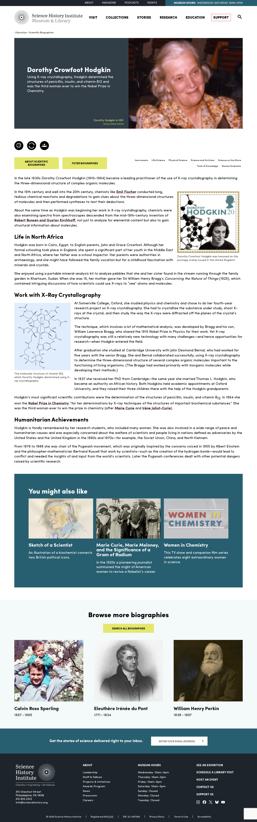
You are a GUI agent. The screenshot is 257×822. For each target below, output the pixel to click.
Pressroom (90, 795)
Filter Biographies (85, 163)
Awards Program (94, 786)
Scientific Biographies (41, 32)
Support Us (205, 794)
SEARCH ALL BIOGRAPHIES (128, 628)
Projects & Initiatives (96, 782)
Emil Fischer (126, 192)
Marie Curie (124, 408)
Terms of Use (181, 817)
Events (152, 3)
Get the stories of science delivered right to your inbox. (96, 740)
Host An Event (207, 779)
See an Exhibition (209, 765)
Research (168, 17)
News (86, 791)
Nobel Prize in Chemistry (49, 403)
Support (221, 17)
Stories (144, 17)
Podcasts (132, 3)
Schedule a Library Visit (215, 772)
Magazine (109, 3)
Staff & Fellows (92, 777)
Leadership (90, 772)
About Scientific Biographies (36, 163)
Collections (117, 17)
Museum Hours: (185, 3)
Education (195, 17)
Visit (93, 17)
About (89, 3)
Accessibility (204, 817)
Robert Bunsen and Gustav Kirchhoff (44, 220)
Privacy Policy (156, 817)
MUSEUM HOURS (149, 765)
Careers (88, 800)
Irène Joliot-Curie (156, 408)
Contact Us (205, 787)
